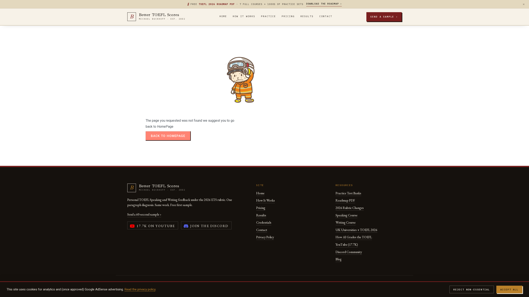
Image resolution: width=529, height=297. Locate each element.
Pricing (288, 16)
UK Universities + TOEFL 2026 (356, 230)
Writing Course (346, 222)
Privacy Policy (265, 237)
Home (223, 16)
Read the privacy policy (139, 289)
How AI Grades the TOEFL (354, 237)
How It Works (244, 16)
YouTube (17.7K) (347, 244)
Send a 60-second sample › (144, 214)
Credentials (263, 222)
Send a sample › (384, 16)
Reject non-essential (471, 289)
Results (306, 16)
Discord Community (349, 252)
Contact (325, 16)
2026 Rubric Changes (350, 208)
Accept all (509, 289)
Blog (339, 259)
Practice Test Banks (348, 193)
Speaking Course (346, 215)
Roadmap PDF (345, 200)
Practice (268, 16)
